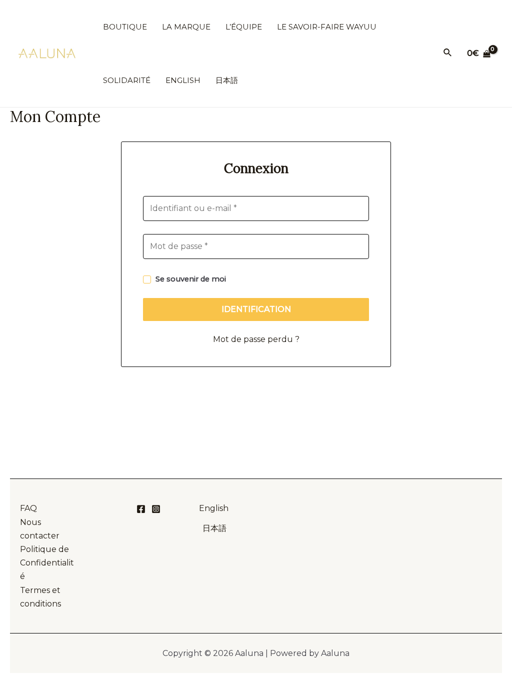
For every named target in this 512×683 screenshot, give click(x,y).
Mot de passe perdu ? (256, 339)
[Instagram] (156, 509)
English (214, 508)
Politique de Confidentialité (47, 562)
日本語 (214, 528)
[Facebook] (141, 509)
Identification (256, 309)
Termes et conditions (40, 597)
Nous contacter (40, 529)
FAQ (28, 508)
